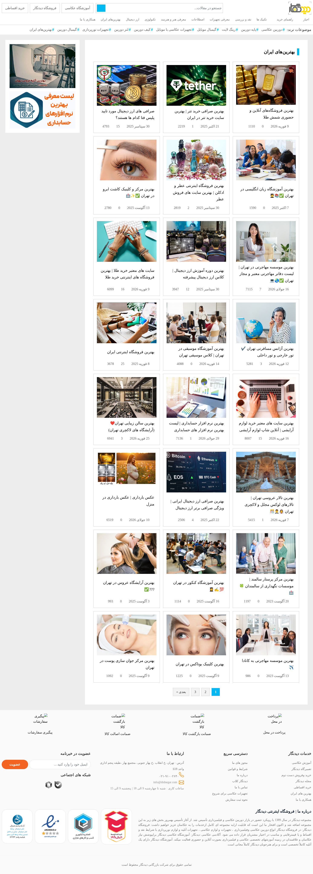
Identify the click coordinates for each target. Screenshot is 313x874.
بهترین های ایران (301, 793)
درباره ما (242, 775)
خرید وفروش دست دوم (296, 775)
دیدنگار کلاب (240, 781)
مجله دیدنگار (303, 781)
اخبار (306, 19)
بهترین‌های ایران (111, 19)
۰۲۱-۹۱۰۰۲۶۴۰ (169, 776)
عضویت (14, 764)
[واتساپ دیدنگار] (68, 785)
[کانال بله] (58, 785)
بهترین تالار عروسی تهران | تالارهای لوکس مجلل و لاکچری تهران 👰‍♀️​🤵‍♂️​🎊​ (269, 504)
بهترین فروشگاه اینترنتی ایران (130, 352)
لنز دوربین (121, 29)
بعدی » (181, 692)
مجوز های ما (240, 762)
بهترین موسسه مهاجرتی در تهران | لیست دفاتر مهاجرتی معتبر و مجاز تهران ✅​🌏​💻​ (266, 274)
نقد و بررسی (243, 19)
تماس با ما (241, 787)
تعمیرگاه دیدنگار (301, 769)
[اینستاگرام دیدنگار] (87, 785)
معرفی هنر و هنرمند (173, 19)
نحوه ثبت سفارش (236, 799)
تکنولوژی (150, 19)
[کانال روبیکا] (48, 785)
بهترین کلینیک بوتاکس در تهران (200, 664)
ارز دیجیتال (132, 19)
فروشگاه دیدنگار (44, 8)
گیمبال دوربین (67, 29)
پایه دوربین (248, 29)
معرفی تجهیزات (220, 19)
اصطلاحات (197, 19)
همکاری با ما (87, 19)
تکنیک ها (262, 19)
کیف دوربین (142, 29)
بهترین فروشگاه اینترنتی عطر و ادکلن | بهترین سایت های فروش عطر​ (198, 192)
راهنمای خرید (285, 19)
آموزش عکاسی (301, 762)
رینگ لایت (228, 29)
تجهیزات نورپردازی (95, 29)
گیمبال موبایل (206, 29)
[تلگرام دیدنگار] (77, 785)
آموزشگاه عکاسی (77, 8)
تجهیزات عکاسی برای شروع (230, 793)
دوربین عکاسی (271, 29)
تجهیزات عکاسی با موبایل (174, 29)
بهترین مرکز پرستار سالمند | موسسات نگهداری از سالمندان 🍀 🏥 (266, 586)
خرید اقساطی (15, 8)
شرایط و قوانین (238, 769)
